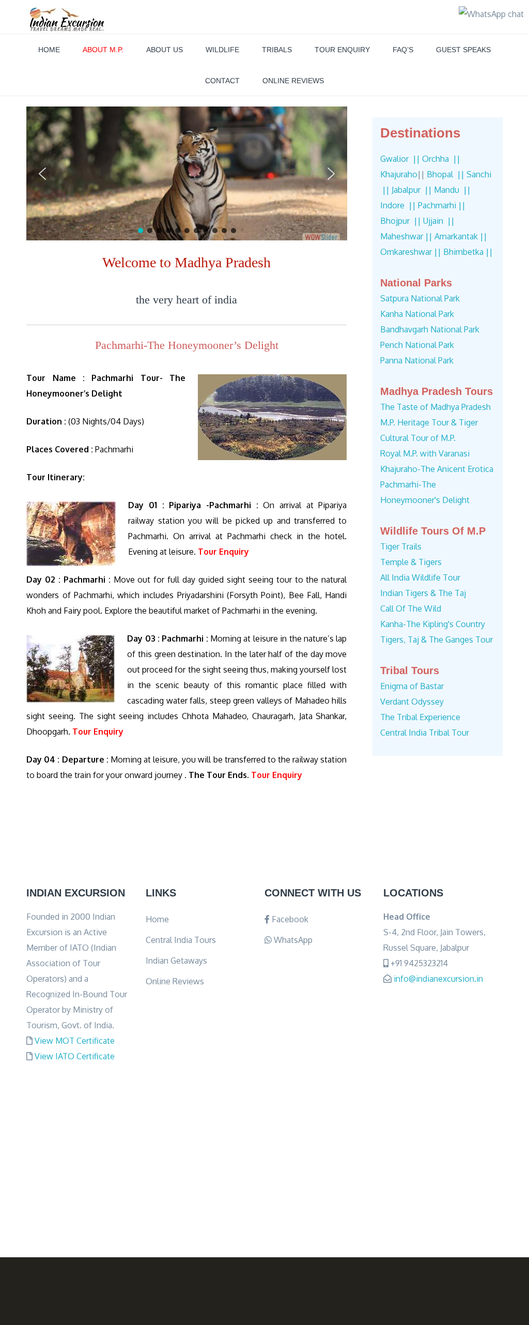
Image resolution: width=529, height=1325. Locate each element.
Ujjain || (439, 221)
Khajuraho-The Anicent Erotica (436, 469)
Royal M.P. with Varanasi (425, 453)
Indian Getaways (176, 960)
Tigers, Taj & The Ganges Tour (436, 639)
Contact (222, 81)
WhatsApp (292, 940)
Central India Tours (181, 940)
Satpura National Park (420, 298)
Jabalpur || (412, 190)
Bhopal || (445, 174)
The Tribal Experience (420, 717)
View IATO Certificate (75, 1056)
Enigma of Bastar (412, 686)
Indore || (398, 205)
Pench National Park (417, 345)
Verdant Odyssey (412, 701)
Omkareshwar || (410, 252)
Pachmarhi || (441, 205)
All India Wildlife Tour (420, 577)
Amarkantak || (460, 236)
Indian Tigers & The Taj (423, 593)
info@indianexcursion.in (438, 978)
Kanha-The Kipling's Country (432, 624)
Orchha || (441, 159)
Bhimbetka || (468, 252)
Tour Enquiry (342, 49)
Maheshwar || (406, 236)
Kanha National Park (417, 314)
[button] (42, 173)
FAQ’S (403, 49)
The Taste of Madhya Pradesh (435, 407)
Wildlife (222, 49)
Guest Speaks (463, 49)
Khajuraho (398, 174)
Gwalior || (400, 159)
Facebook (289, 919)
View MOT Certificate (75, 1040)
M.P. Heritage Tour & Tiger (429, 422)
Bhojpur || (400, 221)
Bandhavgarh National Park (429, 329)
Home (49, 49)
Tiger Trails (401, 546)
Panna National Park (417, 360)
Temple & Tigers (411, 562)
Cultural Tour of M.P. (418, 438)
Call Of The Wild (410, 608)
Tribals (277, 49)
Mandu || (452, 190)
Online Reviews (293, 81)
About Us (164, 49)
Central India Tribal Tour (424, 732)
